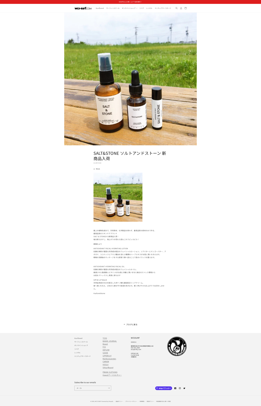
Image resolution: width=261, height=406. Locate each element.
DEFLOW (106, 350)
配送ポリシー (150, 401)
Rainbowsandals (109, 358)
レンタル (77, 353)
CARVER (106, 361)
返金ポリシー (119, 401)
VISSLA (105, 364)
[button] (129, 8)
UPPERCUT (107, 356)
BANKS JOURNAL (110, 341)
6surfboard (78, 338)
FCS (104, 347)
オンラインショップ (81, 345)
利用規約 (142, 401)
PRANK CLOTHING (110, 372)
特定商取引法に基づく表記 (163, 401)
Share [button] (98, 169)
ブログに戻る (132, 324)
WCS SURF (98, 401)
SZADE (105, 353)
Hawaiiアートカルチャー (112, 375)
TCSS (105, 338)
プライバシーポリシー (131, 401)
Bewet (105, 344)
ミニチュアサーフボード (82, 356)
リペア (76, 349)
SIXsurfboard (108, 367)
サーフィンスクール (81, 342)
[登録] (109, 388)
